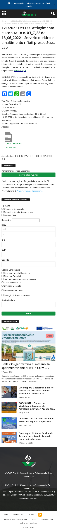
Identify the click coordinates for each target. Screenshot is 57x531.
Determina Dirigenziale (14, 209)
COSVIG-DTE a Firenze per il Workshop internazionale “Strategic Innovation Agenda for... (37, 406)
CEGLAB (5, 360)
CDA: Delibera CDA (12, 283)
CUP (4, 250)
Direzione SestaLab (12, 276)
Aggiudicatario (8, 300)
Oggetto (5, 260)
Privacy (31, 515)
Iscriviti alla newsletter (28, 175)
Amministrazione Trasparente (30, 191)
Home (4, 21)
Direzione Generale (12, 286)
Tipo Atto (6, 206)
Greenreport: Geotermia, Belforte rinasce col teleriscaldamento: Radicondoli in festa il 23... (36, 390)
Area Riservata (17, 515)
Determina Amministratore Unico (18, 212)
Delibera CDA (10, 215)
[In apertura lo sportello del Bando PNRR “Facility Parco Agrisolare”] (9, 423)
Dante (5, 515)
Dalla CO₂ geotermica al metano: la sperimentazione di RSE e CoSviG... (26, 366)
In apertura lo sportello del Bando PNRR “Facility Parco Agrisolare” (36, 420)
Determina (6, 220)
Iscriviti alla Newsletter (28, 523)
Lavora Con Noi (47, 519)
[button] (52, 13)
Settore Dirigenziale (11, 270)
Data (4, 225)
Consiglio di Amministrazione (16, 295)
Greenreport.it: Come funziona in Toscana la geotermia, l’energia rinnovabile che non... (36, 436)
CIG (3, 240)
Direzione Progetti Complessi (17, 273)
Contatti (34, 519)
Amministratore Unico (13, 291)
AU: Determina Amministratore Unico (20, 279)
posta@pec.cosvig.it (28, 498)
